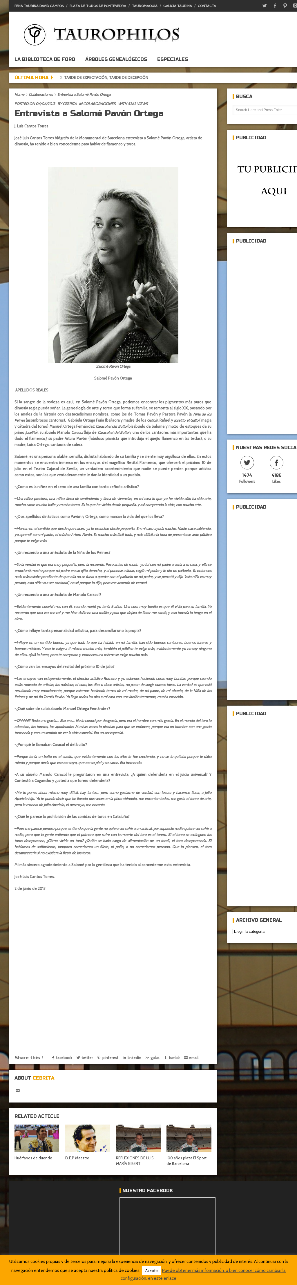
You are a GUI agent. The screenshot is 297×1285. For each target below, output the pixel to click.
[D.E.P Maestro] (87, 1138)
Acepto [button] (151, 1270)
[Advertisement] (265, 336)
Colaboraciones (41, 94)
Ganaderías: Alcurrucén (154, 77)
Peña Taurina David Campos (39, 5)
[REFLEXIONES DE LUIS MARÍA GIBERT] (138, 1138)
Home (19, 94)
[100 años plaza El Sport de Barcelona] (188, 1138)
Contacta (207, 5)
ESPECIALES (172, 59)
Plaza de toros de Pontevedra (98, 5)
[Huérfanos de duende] (37, 1138)
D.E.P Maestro (77, 1158)
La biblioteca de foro (45, 59)
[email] (18, 1091)
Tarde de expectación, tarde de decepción (78, 77)
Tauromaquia (144, 5)
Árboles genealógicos (116, 59)
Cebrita (70, 103)
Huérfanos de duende (33, 1158)
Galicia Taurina (177, 5)
